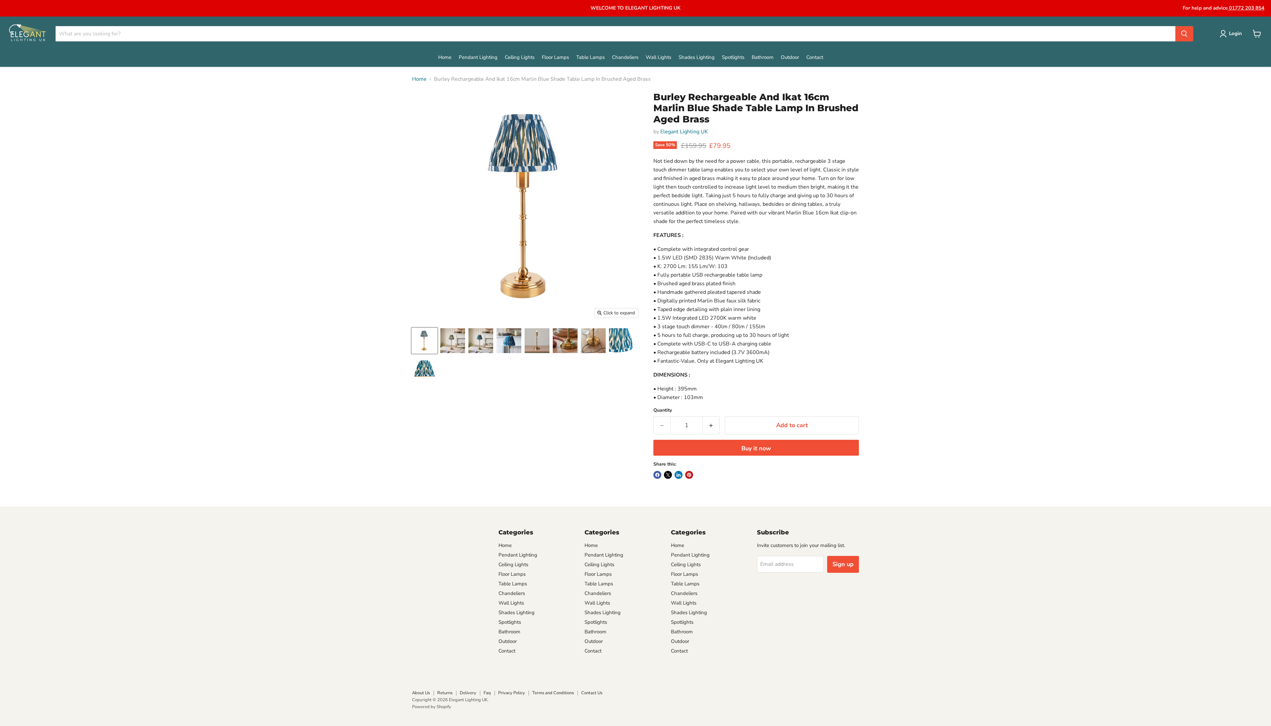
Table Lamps (590, 57)
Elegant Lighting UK (684, 131)
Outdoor (790, 57)
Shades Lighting (697, 57)
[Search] (1184, 33)
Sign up (843, 564)
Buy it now (756, 448)
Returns (444, 693)
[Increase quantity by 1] (711, 425)
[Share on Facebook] (657, 475)
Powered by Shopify (431, 707)
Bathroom (763, 57)
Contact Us (591, 693)
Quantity (662, 410)
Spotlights (733, 57)
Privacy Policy (511, 693)
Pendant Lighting (478, 57)
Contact (814, 57)
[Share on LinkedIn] (679, 475)
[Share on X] (668, 475)
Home (444, 57)
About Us (421, 693)
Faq (487, 693)
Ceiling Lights (520, 57)
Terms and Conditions (553, 693)
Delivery (468, 693)
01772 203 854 (1246, 8)
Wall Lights (658, 57)
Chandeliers (625, 57)
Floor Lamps (555, 57)
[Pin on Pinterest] (689, 475)
